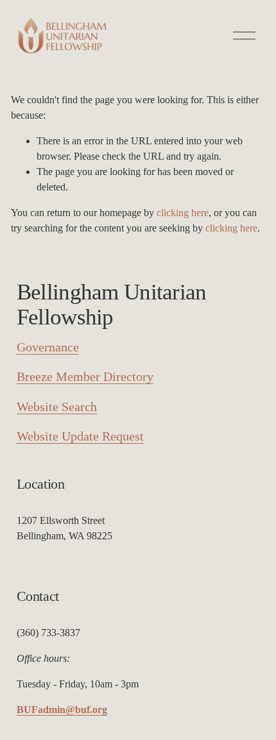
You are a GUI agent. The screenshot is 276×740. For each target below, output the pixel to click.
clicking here (183, 212)
